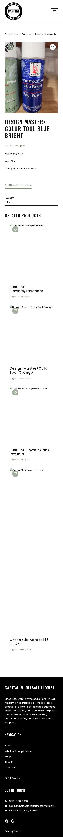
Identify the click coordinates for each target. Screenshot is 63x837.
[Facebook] (7, 821)
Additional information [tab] (18, 185)
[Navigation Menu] (54, 11)
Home (8, 745)
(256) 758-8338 (18, 801)
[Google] (13, 821)
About (8, 762)
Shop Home (11, 34)
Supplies (26, 34)
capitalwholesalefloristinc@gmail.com (32, 806)
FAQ (7, 778)
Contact (10, 767)
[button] (53, 47)
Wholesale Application (18, 751)
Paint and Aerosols (45, 34)
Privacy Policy (13, 831)
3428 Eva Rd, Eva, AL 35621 (24, 810)
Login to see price (15, 145)
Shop (8, 756)
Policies (16, 778)
